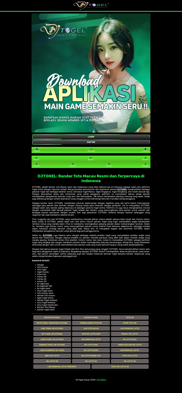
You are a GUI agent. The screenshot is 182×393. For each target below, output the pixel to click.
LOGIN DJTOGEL (91, 317)
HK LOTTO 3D (91, 361)
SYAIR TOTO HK (130, 323)
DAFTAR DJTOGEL (52, 317)
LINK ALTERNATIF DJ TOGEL (52, 350)
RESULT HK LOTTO (130, 334)
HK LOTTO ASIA (91, 345)
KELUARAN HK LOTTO (91, 339)
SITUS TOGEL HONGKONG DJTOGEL (52, 323)
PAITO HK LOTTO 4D (120, 367)
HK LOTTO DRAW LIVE (91, 356)
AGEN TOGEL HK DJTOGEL (52, 339)
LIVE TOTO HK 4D (91, 328)
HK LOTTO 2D (130, 361)
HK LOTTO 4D (52, 361)
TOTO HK (130, 317)
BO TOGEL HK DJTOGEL (52, 334)
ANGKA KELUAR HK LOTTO (130, 345)
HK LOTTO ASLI (129, 339)
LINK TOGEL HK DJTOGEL (52, 328)
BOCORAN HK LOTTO (130, 350)
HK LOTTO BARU (91, 350)
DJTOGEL (122, 189)
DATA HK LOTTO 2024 (91, 334)
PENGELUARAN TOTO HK (91, 323)
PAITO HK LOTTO (129, 356)
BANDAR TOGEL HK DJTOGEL (52, 345)
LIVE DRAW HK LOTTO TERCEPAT (62, 367)
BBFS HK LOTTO (52, 356)
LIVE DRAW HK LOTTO (129, 328)
